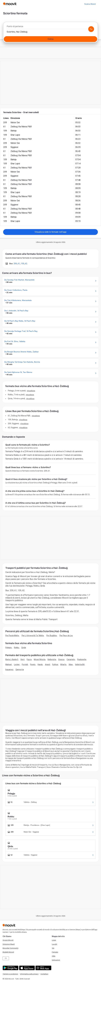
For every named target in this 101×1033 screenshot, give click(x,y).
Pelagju (8, 647)
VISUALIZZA (31, 391)
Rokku (16, 647)
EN (6, 958)
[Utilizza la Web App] (43, 968)
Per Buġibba (51, 635)
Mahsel (8, 664)
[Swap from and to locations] (91, 29)
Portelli (25, 664)
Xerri (23, 659)
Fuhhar (55, 664)
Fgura (29, 659)
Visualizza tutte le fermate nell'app (50, 232)
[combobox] (50, 27)
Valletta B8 (79, 664)
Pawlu (32, 664)
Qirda (23, 647)
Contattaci (44, 974)
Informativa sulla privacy (29, 974)
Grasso (61, 659)
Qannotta (20, 669)
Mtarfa (63, 664)
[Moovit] (9, 4)
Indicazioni (56, 960)
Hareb (40, 664)
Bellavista (52, 659)
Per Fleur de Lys (66, 635)
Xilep (71, 664)
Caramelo (71, 659)
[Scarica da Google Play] (10, 968)
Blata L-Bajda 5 (11, 659)
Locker (17, 664)
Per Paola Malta (12, 635)
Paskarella (81, 659)
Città (53, 956)
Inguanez (9, 669)
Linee (54, 940)
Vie (53, 948)
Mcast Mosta (39, 659)
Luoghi (54, 944)
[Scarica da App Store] (26, 968)
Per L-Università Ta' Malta (33, 635)
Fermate (55, 952)
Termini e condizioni (10, 974)
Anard (47, 664)
